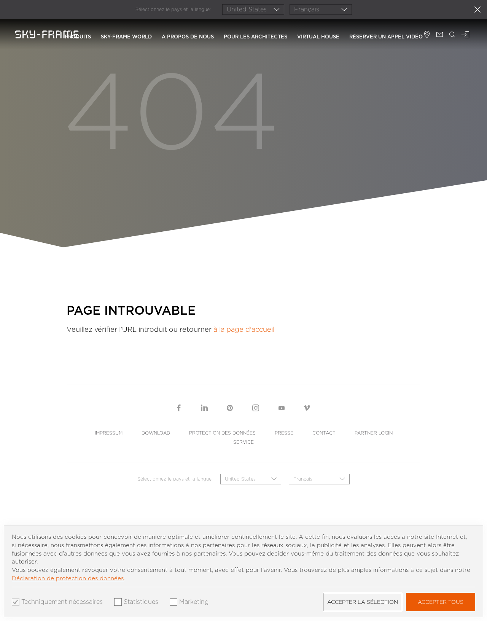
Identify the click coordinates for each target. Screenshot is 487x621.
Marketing (194, 602)
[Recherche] (452, 35)
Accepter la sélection (362, 602)
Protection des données (222, 433)
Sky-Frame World (126, 37)
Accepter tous (440, 602)
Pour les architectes (255, 37)
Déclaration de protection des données (68, 578)
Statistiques (141, 602)
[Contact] (439, 35)
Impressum (109, 433)
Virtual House (318, 37)
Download (156, 433)
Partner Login (374, 433)
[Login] (465, 35)
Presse (284, 433)
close (477, 9)
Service (243, 442)
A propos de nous (188, 37)
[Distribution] (427, 35)
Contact (324, 433)
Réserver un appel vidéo (386, 37)
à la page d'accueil (243, 329)
